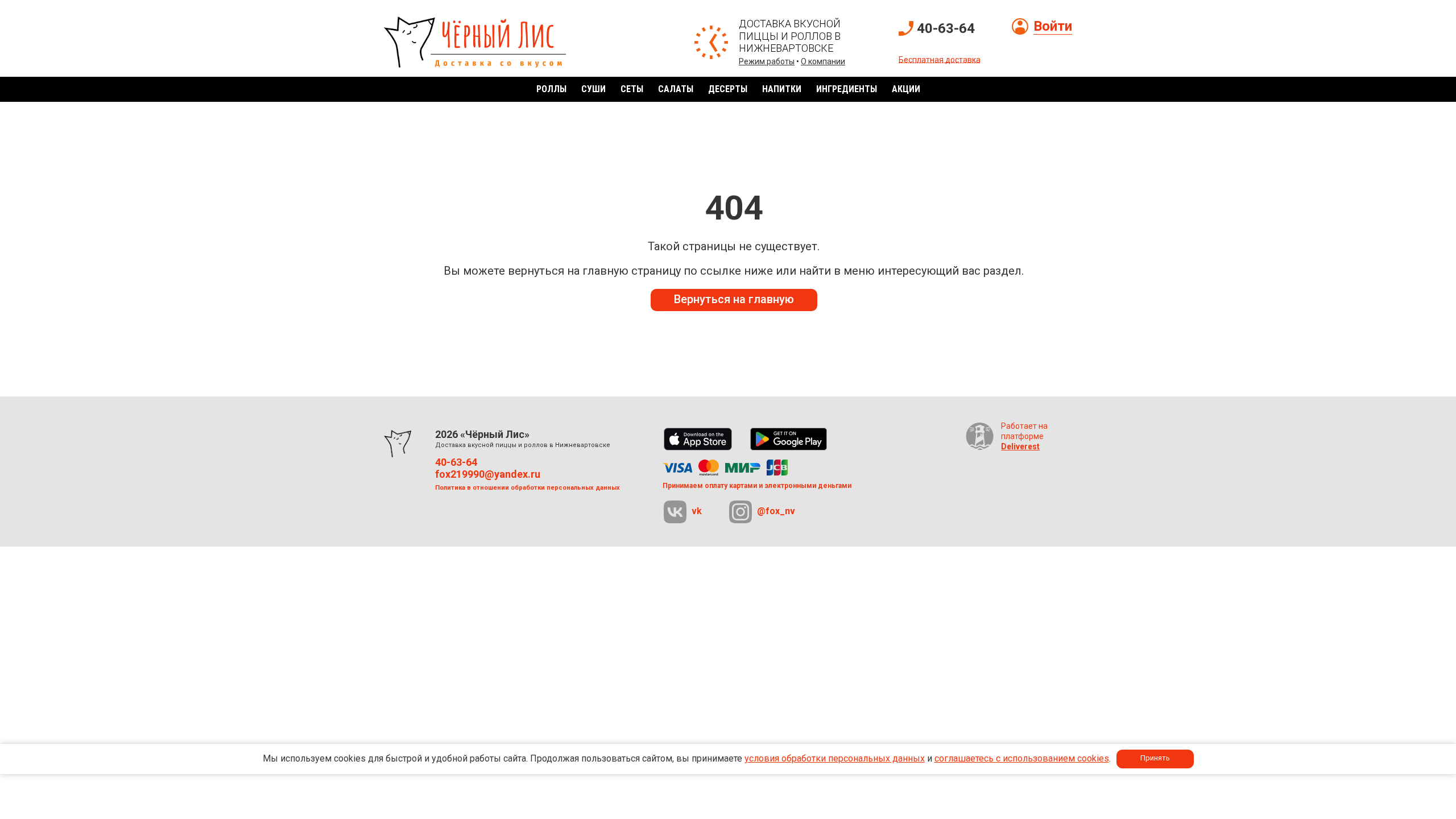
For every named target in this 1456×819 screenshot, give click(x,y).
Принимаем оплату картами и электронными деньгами (757, 486)
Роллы (551, 89)
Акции (906, 89)
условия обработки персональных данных (834, 758)
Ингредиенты (846, 89)
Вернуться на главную (734, 299)
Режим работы (767, 61)
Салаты (675, 89)
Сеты (632, 89)
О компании (823, 61)
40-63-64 (946, 28)
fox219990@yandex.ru (487, 474)
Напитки (781, 89)
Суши (593, 89)
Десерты (727, 89)
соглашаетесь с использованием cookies (1021, 758)
